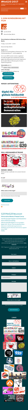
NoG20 (5, 67)
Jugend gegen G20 (13, 219)
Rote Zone (21, 224)
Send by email (8, 77)
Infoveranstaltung (7, 222)
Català (2, 8)
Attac (2, 229)
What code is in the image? (8, 190)
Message (14, 281)
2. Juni (9, 67)
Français (14, 8)
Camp (21, 216)
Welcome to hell (5, 226)
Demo (3, 220)
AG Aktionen (12, 227)
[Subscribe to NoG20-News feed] (14, 206)
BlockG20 (18, 214)
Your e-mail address (14, 261)
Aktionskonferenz (7, 216)
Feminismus (19, 227)
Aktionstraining (10, 220)
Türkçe (6, 10)
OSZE (5, 229)
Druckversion (8, 73)
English (11, 8)
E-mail (3, 178)
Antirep (18, 222)
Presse (16, 216)
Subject (14, 268)
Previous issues (5, 205)
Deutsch (18, 8)
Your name (14, 254)
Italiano (22, 8)
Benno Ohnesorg (15, 67)
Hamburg (4, 219)
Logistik (24, 227)
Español (2, 10)
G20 (3, 213)
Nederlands (7, 8)
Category (14, 274)
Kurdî (25, 8)
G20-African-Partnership (12, 224)
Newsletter (22, 219)
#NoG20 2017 (9, 1)
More (2, 231)
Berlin (14, 222)
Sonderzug (13, 226)
